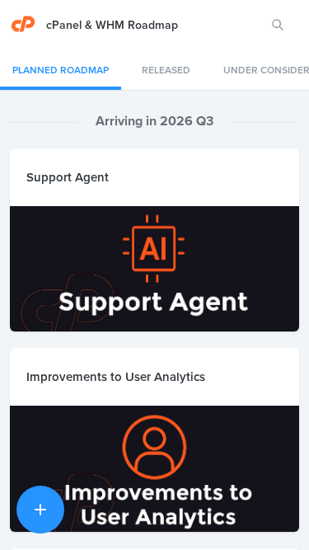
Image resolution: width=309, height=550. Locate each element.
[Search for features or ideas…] (277, 24)
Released (166, 70)
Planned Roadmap (60, 70)
